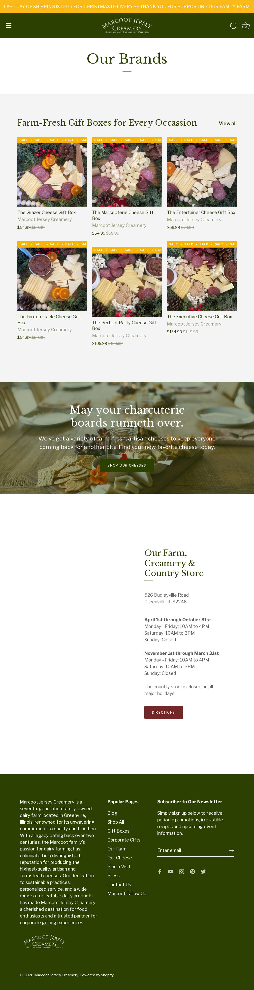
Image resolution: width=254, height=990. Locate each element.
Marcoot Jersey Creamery (56, 975)
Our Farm (117, 848)
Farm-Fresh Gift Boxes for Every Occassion (107, 123)
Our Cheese (119, 857)
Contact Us (119, 884)
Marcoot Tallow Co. (127, 893)
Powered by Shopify (97, 975)
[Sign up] (231, 850)
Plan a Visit (118, 866)
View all (228, 123)
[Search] (233, 26)
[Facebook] (159, 871)
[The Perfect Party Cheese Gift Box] (127, 282)
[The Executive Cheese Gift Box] (202, 276)
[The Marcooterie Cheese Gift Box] (127, 172)
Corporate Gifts (123, 840)
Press (113, 875)
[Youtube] (170, 871)
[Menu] (8, 25)
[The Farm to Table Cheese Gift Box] (52, 276)
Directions (163, 712)
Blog (112, 813)
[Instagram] (181, 871)
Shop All (115, 822)
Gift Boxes (118, 831)
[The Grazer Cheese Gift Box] (52, 172)
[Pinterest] (192, 871)
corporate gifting (38, 922)
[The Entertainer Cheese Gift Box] (202, 172)
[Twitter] (203, 871)
